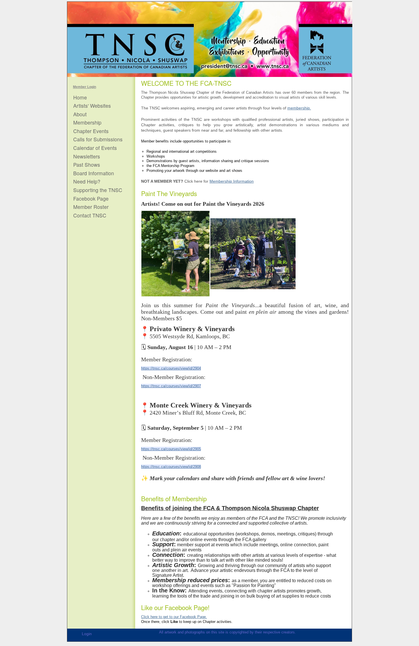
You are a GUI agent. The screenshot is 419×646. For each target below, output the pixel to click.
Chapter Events (91, 131)
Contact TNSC (89, 215)
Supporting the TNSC (97, 190)
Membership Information (232, 181)
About (80, 114)
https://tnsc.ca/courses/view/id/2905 (171, 449)
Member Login (84, 87)
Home (80, 97)
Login (87, 633)
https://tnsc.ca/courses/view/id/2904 (171, 368)
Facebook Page (91, 198)
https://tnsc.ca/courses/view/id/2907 (171, 386)
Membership (87, 122)
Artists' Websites (92, 106)
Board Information (93, 173)
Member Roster (91, 207)
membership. (299, 108)
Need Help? (86, 181)
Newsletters (86, 156)
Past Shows (86, 165)
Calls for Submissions (98, 139)
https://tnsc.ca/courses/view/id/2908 (171, 466)
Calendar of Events (95, 148)
